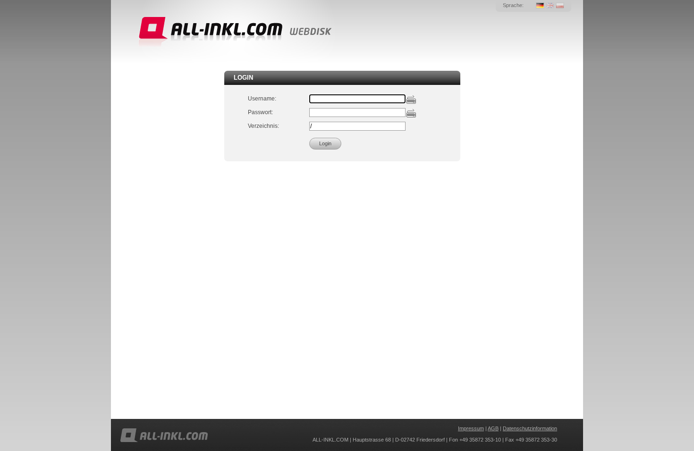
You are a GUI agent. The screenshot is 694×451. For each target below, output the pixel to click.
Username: (262, 98)
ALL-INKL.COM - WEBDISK (234, 32)
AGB (493, 428)
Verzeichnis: (263, 126)
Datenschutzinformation (530, 428)
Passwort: (260, 112)
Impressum (471, 428)
